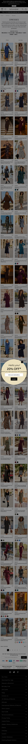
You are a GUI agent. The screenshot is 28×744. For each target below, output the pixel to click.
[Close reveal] (22, 362)
